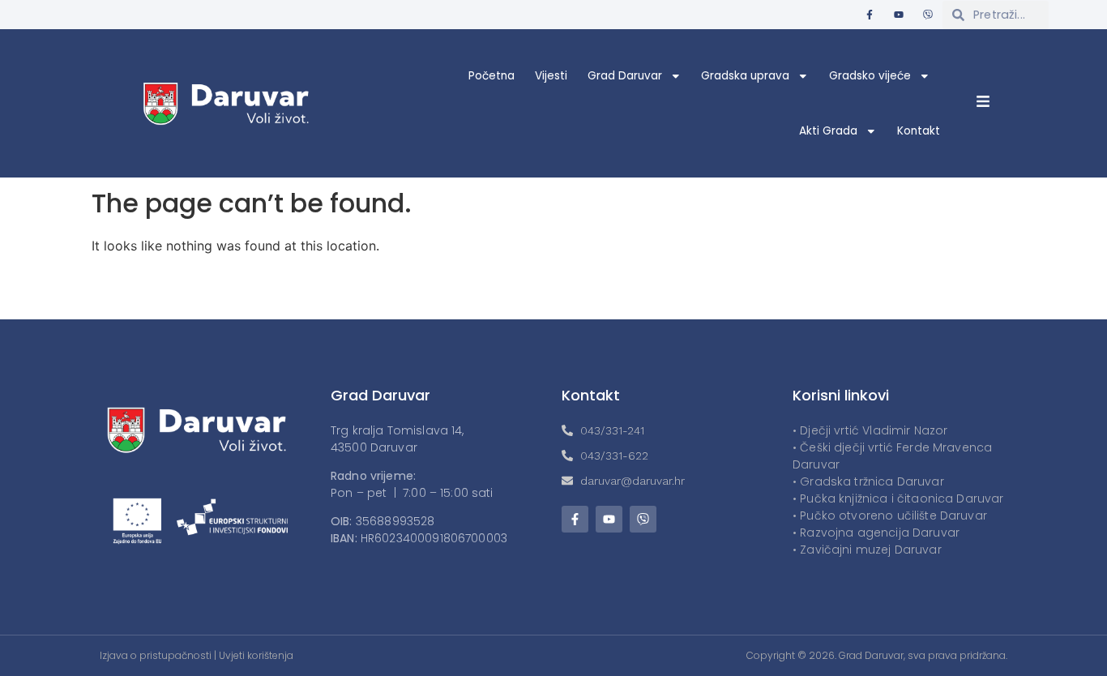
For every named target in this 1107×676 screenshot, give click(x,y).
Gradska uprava (745, 75)
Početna (491, 75)
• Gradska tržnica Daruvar (868, 481)
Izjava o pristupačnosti (156, 655)
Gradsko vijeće (870, 75)
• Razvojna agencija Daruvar (876, 532)
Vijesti (551, 75)
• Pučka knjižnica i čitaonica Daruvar (898, 498)
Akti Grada (828, 131)
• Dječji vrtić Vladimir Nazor (870, 430)
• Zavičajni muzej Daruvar (867, 549)
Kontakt (918, 131)
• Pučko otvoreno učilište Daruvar (890, 515)
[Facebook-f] (869, 14)
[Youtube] (898, 14)
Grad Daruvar (625, 75)
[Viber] (927, 14)
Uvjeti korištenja (256, 655)
